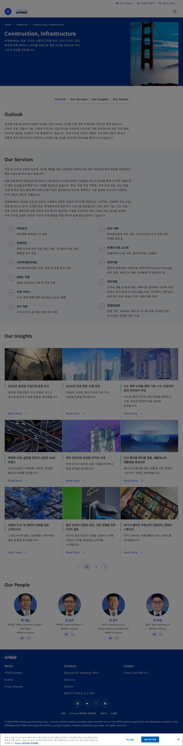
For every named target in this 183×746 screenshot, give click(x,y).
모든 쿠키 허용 (150, 739)
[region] (91, 739)
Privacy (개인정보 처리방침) (26, 743)
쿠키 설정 (130, 739)
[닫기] (178, 739)
